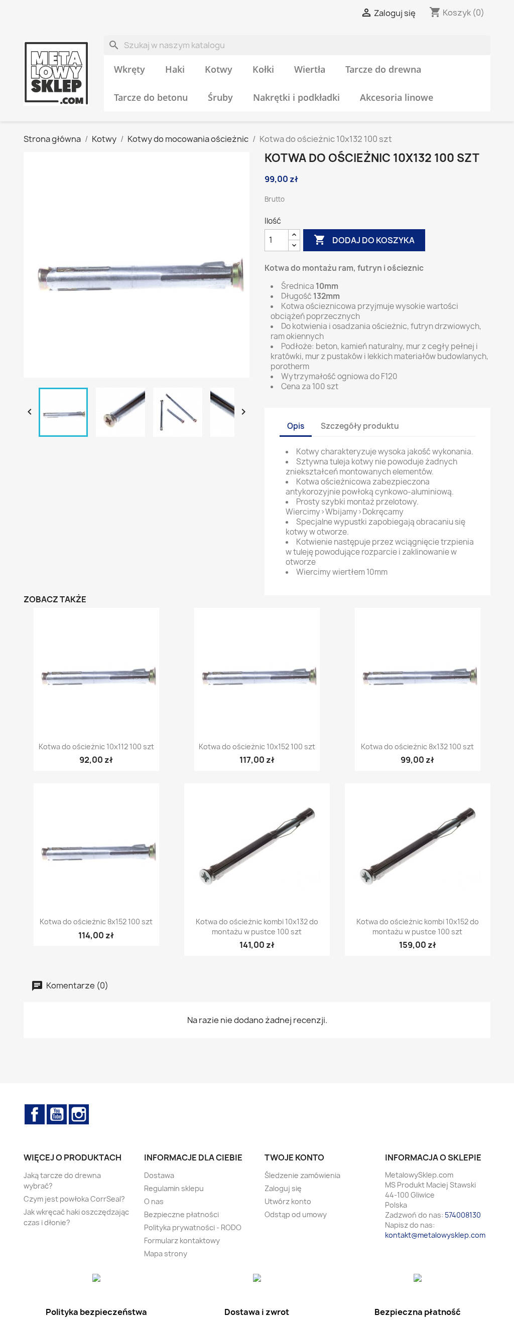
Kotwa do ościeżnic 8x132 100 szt (417, 746)
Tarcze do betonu (151, 97)
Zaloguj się (283, 1188)
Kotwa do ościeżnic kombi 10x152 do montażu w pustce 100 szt (417, 926)
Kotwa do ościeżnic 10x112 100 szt (96, 746)
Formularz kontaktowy (182, 1240)
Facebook (35, 1114)
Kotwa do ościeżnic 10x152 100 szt (257, 746)
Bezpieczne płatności (181, 1214)
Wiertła (309, 69)
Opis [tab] (295, 426)
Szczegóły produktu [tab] (360, 426)
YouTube (57, 1114)
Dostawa (159, 1175)
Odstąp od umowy (296, 1214)
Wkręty (129, 69)
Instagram (79, 1114)
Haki (175, 69)
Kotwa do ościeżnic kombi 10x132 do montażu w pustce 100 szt (257, 926)
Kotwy (218, 69)
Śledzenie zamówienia (302, 1175)
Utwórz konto (288, 1201)
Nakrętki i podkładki (296, 97)
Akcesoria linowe (396, 97)
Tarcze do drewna (383, 69)
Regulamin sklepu (174, 1188)
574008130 (463, 1215)
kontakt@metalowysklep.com (435, 1235)
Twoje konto (294, 1157)
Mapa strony (165, 1253)
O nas (154, 1201)
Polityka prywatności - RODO (192, 1227)
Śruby (220, 97)
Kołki (263, 69)
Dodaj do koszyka (364, 240)
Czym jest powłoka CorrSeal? (74, 1199)
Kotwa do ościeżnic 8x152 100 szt (96, 921)
